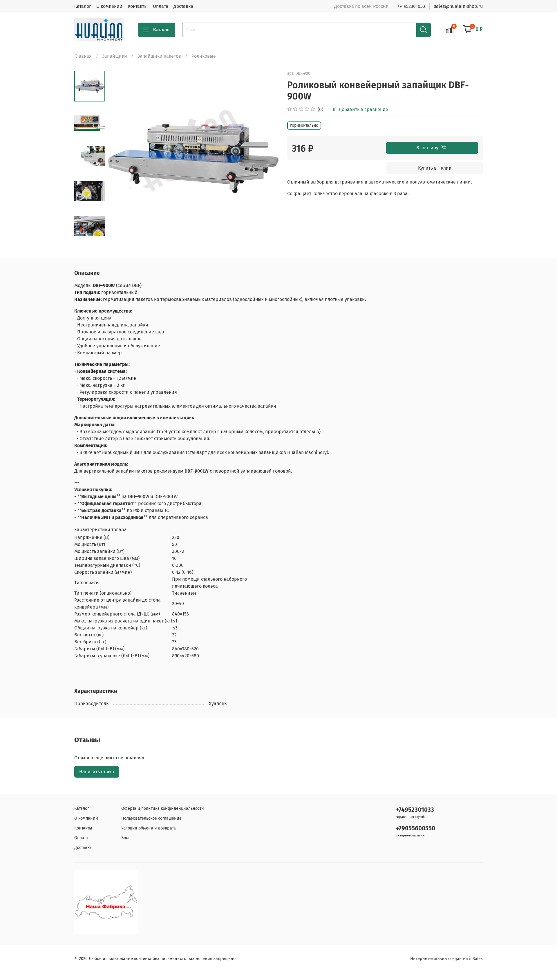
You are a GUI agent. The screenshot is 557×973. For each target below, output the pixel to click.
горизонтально (304, 125)
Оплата (160, 6)
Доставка (183, 6)
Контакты (138, 6)
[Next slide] (90, 234)
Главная (83, 56)
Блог (125, 837)
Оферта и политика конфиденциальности (162, 808)
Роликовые (203, 56)
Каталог (82, 6)
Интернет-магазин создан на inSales (446, 958)
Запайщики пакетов (159, 56)
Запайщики (114, 56)
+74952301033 (411, 6)
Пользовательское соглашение (151, 818)
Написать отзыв (96, 771)
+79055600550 (415, 828)
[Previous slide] (119, 156)
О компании (109, 6)
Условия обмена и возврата (148, 828)
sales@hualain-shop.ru (458, 6)
